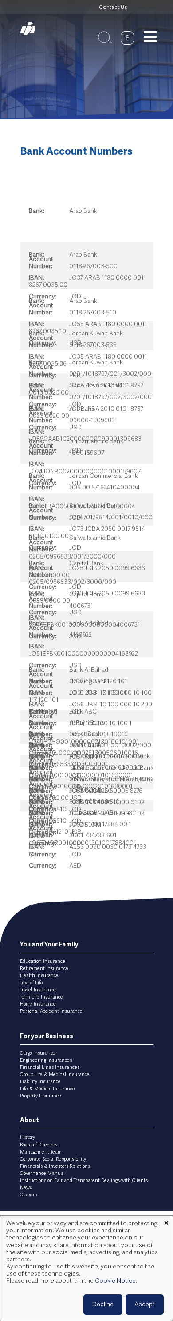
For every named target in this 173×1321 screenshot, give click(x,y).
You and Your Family (49, 945)
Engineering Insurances (46, 1060)
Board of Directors (38, 1145)
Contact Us (113, 7)
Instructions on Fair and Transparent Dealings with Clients (84, 1180)
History (27, 1137)
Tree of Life (31, 983)
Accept (144, 1304)
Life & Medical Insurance (47, 1089)
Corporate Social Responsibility (53, 1159)
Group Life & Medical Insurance (55, 1074)
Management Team (41, 1152)
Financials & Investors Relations (55, 1166)
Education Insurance (42, 961)
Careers (28, 1195)
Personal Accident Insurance (51, 1011)
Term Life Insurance (41, 997)
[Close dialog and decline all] (166, 1221)
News (26, 1188)
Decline (103, 1304)
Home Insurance (38, 1004)
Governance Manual (42, 1173)
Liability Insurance (40, 1082)
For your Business (46, 1036)
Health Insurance (39, 976)
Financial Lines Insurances (49, 1067)
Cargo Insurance (37, 1053)
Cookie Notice (115, 1281)
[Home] (33, 28)
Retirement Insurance (44, 968)
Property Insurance (40, 1096)
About (29, 1120)
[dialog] (86, 1268)
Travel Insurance (38, 990)
